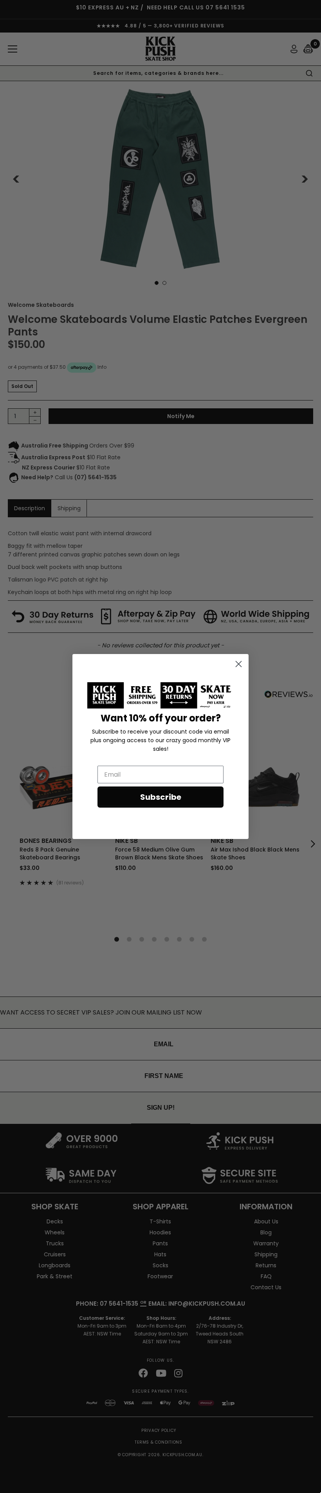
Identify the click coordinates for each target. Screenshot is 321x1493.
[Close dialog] (238, 664)
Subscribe (160, 797)
